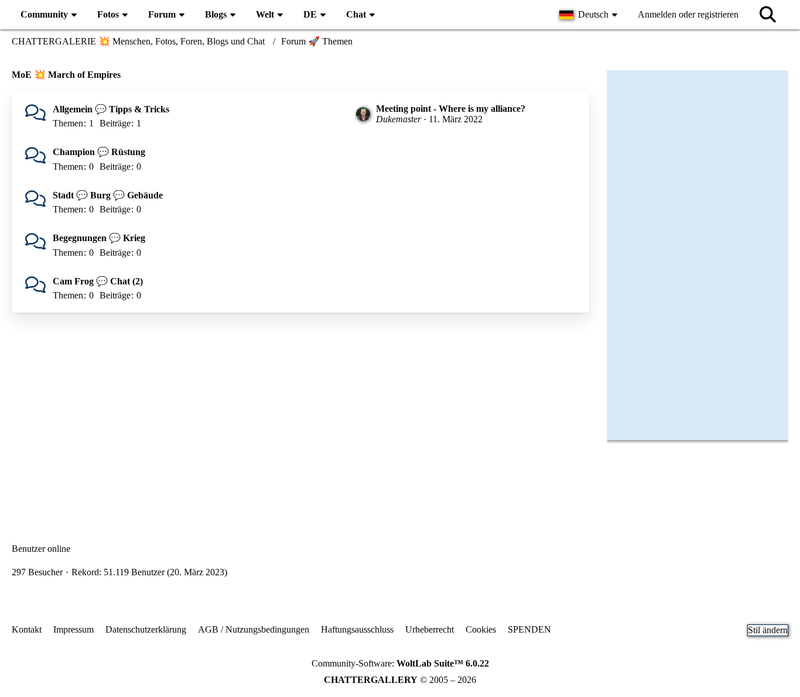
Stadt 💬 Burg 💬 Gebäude (108, 195)
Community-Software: (400, 663)
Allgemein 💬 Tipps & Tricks (111, 109)
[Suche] (767, 14)
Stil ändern (768, 630)
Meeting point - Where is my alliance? (450, 109)
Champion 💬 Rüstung (99, 152)
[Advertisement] (300, 406)
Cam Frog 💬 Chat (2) (98, 281)
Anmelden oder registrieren (688, 14)
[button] (590, 14)
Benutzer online (41, 549)
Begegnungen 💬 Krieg (99, 238)
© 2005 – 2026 (400, 680)
